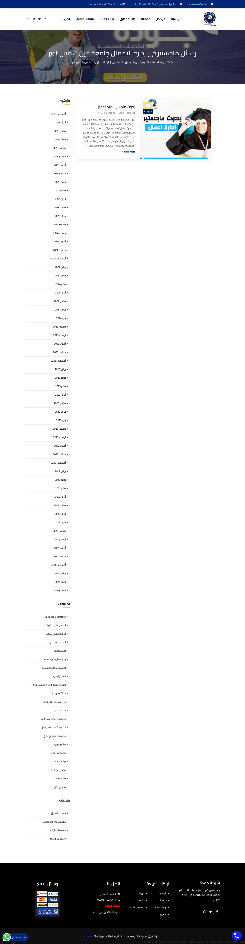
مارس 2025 (60, 207)
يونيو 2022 (60, 479)
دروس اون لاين (58, 769)
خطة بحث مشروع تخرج (55, 735)
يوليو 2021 (60, 573)
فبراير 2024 (60, 309)
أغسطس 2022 (58, 462)
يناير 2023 (61, 420)
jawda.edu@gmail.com (200, 4)
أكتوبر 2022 (60, 445)
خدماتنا (163, 900)
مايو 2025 (60, 190)
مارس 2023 (60, 403)
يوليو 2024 (60, 267)
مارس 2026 (60, 130)
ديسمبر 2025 (59, 147)
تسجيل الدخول (58, 813)
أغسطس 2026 (58, 113)
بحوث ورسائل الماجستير (54, 667)
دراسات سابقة (58, 752)
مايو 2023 (60, 386)
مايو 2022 (60, 488)
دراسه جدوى (59, 761)
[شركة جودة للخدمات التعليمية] (209, 19)
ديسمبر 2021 (59, 530)
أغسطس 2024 (58, 258)
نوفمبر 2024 (59, 233)
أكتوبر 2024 (60, 241)
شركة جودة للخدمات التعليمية (156, 62)
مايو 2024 (60, 284)
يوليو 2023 (60, 369)
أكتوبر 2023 (60, 343)
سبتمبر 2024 (59, 250)
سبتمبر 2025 (59, 173)
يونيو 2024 (60, 275)
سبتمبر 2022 (59, 454)
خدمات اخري (59, 710)
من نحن (140, 893)
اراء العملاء (160, 907)
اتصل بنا (162, 914)
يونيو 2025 (60, 182)
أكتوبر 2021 (60, 547)
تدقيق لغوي (59, 676)
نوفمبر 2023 (59, 335)
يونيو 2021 (60, 581)
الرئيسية (162, 893)
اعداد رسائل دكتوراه (56, 625)
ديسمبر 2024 (59, 224)
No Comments (105, 113)
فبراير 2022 (60, 513)
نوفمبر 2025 (59, 156)
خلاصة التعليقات (57, 830)
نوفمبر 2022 (59, 437)
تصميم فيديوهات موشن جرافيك (49, 684)
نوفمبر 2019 (59, 590)
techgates (88, 936)
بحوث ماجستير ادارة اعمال (116, 107)
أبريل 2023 (60, 394)
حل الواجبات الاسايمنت (54, 701)
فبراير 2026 (60, 139)
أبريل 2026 (60, 122)
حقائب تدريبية (59, 693)
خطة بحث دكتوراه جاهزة (53, 718)
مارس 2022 (60, 505)
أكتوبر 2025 (60, 165)
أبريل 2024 (60, 292)
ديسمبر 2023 (59, 326)
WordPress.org (58, 838)
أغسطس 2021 (58, 564)
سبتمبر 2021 (59, 556)
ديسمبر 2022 (59, 428)
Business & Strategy (55, 616)
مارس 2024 (60, 301)
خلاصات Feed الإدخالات (54, 821)
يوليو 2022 (60, 471)
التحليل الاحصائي (57, 642)
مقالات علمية (137, 907)
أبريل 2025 (60, 199)
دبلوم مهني (60, 744)
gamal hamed (125, 113)
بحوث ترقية (60, 650)
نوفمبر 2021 (59, 539)
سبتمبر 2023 (59, 352)
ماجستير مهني (58, 778)
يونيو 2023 (60, 377)
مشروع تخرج (60, 786)
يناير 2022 (61, 522)
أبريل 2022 (60, 496)
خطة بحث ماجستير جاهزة (53, 727)
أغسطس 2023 (58, 360)
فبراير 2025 (60, 216)
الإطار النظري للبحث (56, 633)
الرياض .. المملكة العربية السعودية (106, 4)
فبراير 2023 (60, 411)
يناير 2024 (61, 318)
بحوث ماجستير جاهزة (55, 659)
